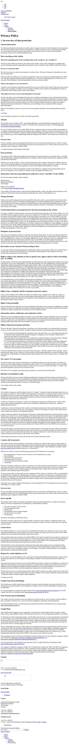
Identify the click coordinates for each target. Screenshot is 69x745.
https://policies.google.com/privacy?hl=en (36, 592)
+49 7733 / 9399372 (11, 668)
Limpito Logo (5, 14)
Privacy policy (37, 722)
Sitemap (44, 722)
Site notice (29, 722)
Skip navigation (5, 20)
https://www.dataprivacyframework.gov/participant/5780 (17, 653)
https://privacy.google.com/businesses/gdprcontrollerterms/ (28, 637)
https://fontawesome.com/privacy (10, 605)
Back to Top (7, 725)
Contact (6, 738)
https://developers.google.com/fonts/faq (48, 590)
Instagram (7, 695)
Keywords (4, 730)
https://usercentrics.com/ (7, 448)
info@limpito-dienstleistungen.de (14, 188)
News (6, 736)
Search (26, 730)
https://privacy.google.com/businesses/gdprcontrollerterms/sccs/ (18, 639)
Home (6, 734)
